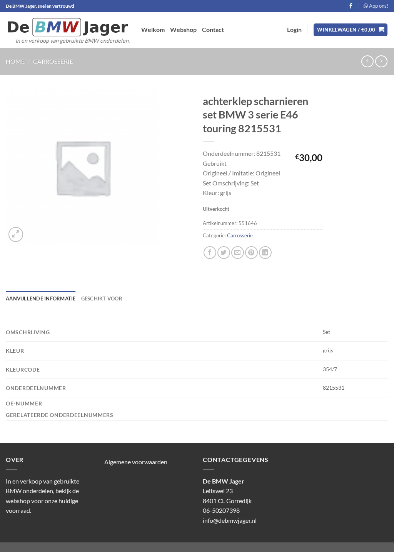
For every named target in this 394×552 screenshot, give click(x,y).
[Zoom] (15, 234)
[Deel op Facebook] (210, 252)
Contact (213, 29)
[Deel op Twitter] (223, 252)
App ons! (378, 6)
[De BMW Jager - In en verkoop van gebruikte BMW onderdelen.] (68, 27)
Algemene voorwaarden (135, 461)
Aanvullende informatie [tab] (41, 298)
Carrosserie (53, 61)
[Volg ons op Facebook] (351, 6)
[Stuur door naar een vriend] (237, 252)
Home (15, 61)
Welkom (153, 29)
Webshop (183, 29)
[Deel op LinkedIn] (265, 252)
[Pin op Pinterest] (251, 252)
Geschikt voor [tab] (101, 298)
